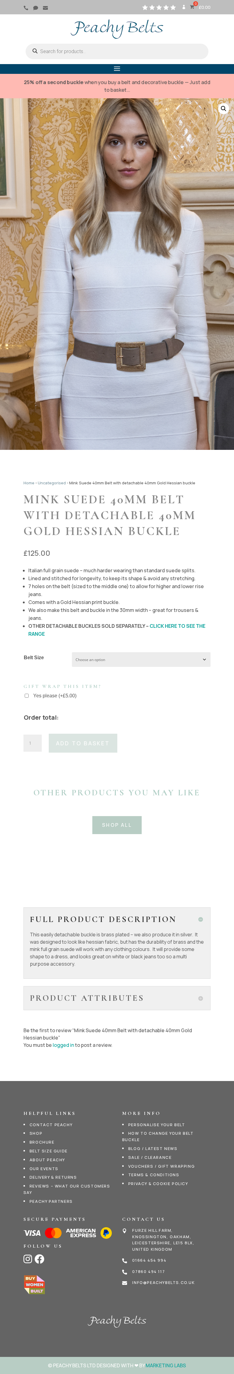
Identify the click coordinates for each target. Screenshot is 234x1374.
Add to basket (83, 743)
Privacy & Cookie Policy (158, 1183)
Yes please (54, 695)
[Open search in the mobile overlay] (117, 51)
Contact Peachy (51, 1124)
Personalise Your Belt (156, 1124)
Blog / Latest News (153, 1148)
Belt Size (34, 657)
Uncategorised (52, 483)
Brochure (42, 1142)
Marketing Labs (166, 1365)
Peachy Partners (51, 1201)
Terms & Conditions (153, 1174)
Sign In (183, 9)
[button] (223, 108)
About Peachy (47, 1159)
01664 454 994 (149, 1260)
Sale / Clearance (150, 1157)
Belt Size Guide (49, 1151)
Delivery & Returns (53, 1177)
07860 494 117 (148, 1271)
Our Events (44, 1168)
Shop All (117, 825)
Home (28, 483)
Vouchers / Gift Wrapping (161, 1166)
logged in (63, 1045)
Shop (36, 1133)
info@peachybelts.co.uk (163, 1282)
